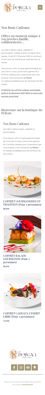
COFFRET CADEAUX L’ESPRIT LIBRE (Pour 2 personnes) (21, 314)
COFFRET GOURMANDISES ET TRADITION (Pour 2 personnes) (22, 202)
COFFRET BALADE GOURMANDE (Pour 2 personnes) (16, 259)
